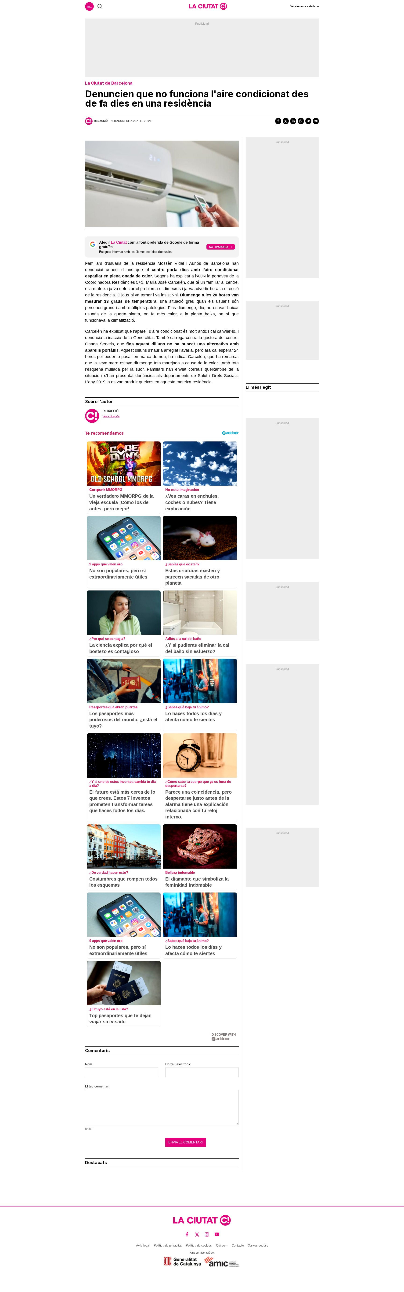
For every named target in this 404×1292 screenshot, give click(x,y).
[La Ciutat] (208, 6)
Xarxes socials (258, 1245)
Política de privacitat (168, 1245)
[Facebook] (278, 121)
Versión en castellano (304, 6)
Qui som (221, 1245)
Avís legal (143, 1245)
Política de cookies (199, 1245)
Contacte (238, 1245)
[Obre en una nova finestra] (182, 1261)
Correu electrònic (178, 1064)
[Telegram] (308, 121)
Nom (88, 1064)
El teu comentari (97, 1086)
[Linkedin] (293, 121)
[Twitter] (286, 121)
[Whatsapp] (301, 121)
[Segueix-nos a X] (197, 1234)
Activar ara (218, 247)
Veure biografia (111, 416)
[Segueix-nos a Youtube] (217, 1234)
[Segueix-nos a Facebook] (187, 1234)
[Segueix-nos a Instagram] (207, 1234)
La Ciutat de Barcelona (109, 83)
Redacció (101, 120)
